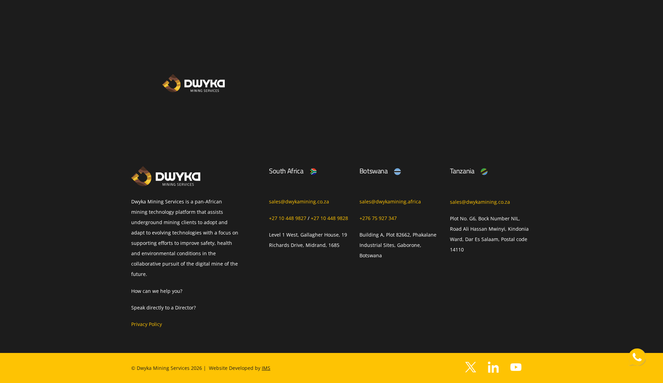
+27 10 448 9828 (329, 218)
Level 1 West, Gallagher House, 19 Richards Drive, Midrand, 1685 (308, 239)
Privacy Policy (146, 324)
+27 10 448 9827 (287, 218)
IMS (266, 368)
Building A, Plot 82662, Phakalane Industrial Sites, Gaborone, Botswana (397, 245)
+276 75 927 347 (378, 218)
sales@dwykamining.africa (390, 201)
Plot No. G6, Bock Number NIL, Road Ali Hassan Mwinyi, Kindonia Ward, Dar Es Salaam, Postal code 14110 (489, 234)
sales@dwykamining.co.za (299, 201)
